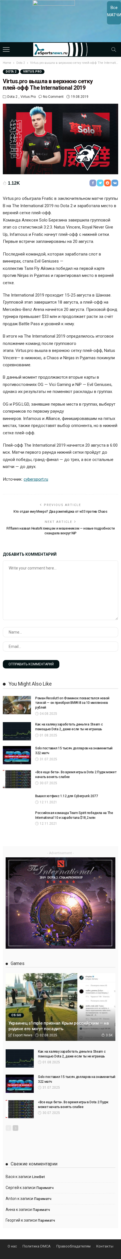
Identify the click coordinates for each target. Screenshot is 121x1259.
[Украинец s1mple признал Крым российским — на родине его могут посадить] (60, 1007)
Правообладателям (73, 1246)
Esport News (22, 1035)
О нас (12, 1246)
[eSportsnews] (60, 48)
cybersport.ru (36, 479)
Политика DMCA (37, 1246)
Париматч (44, 1188)
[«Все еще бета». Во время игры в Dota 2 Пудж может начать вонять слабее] (17, 779)
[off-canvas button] (6, 49)
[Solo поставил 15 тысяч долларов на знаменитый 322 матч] (17, 755)
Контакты (104, 1246)
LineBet (38, 1177)
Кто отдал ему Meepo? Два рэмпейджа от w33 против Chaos (60, 512)
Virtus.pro (32, 71)
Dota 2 (11, 71)
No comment (53, 97)
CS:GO (16, 1015)
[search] (113, 49)
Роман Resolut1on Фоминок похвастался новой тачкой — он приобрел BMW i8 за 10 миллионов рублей (72, 703)
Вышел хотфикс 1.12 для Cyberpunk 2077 (66, 796)
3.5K (109, 1035)
